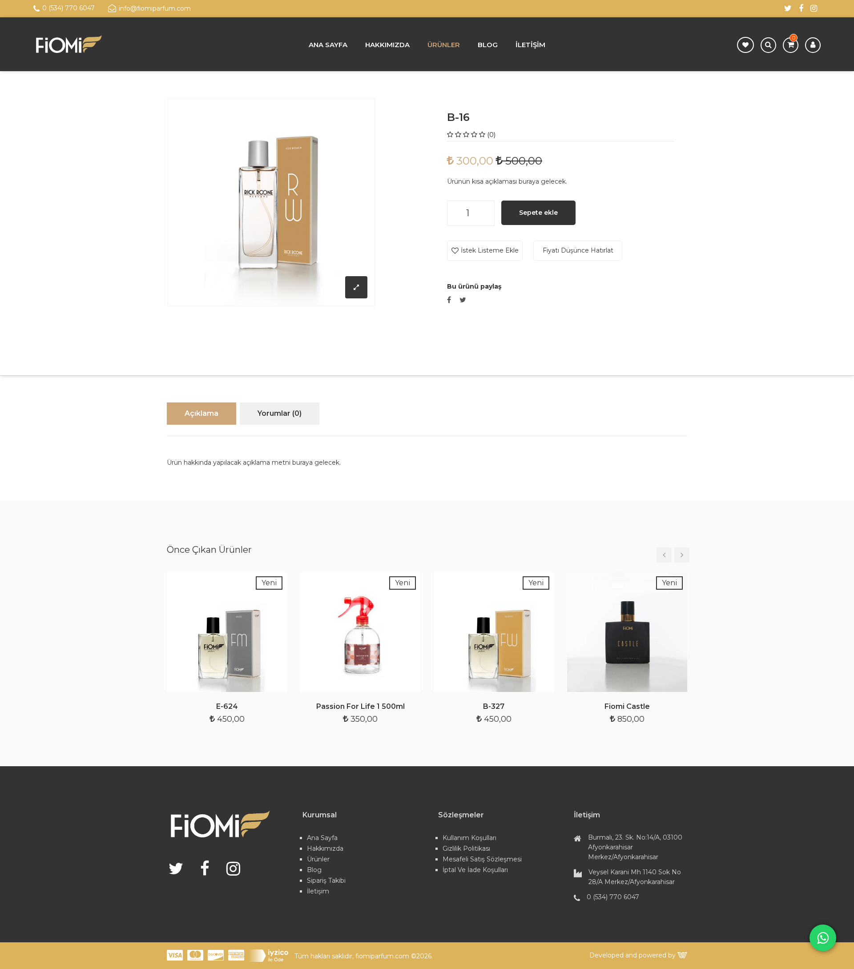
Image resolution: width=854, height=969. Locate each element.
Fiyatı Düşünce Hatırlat (578, 250)
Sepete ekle (538, 213)
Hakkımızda (387, 44)
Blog (488, 44)
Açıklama (201, 413)
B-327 (493, 706)
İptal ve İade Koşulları (475, 870)
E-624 (227, 706)
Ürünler (443, 44)
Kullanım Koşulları (469, 838)
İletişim (530, 44)
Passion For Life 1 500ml (360, 706)
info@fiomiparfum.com (155, 8)
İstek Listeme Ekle (490, 250)
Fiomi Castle (627, 706)
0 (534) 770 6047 (68, 8)
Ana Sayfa (328, 44)
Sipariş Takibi (326, 881)
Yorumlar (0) (280, 413)
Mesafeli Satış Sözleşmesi (482, 859)
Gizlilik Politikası (466, 848)
